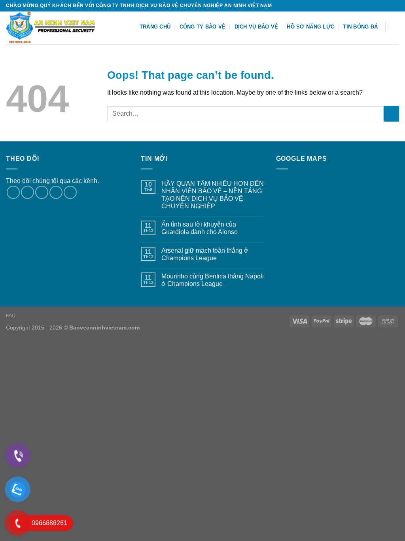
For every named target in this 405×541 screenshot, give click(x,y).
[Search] (396, 26)
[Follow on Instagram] (380, 5)
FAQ (11, 315)
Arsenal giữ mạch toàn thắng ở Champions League (204, 254)
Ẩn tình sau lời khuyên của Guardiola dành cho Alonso (199, 228)
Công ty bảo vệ (203, 27)
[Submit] (391, 113)
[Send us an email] (395, 5)
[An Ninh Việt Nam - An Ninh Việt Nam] (56, 27)
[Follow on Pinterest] (70, 192)
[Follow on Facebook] (372, 5)
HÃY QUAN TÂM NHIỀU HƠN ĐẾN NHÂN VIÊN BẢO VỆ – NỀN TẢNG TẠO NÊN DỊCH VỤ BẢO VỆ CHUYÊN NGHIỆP (212, 195)
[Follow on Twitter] (387, 5)
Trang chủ (155, 27)
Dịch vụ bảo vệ (256, 27)
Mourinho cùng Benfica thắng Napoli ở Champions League (212, 280)
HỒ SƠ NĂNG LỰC (310, 27)
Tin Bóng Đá (360, 27)
